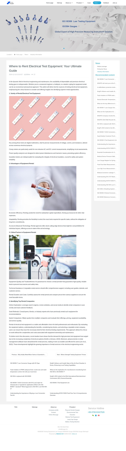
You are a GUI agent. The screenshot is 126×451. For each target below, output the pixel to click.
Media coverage (102, 66)
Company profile (53, 410)
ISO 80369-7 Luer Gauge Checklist (107, 107)
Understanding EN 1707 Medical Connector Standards (107, 176)
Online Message (53, 414)
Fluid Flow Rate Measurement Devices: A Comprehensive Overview (107, 164)
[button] (6, 29)
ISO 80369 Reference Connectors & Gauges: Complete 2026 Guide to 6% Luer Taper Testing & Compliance (107, 197)
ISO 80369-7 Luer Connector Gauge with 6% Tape (107, 79)
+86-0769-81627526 (96, 412)
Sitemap (34, 407)
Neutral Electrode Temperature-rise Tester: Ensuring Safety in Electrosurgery (107, 99)
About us (53, 407)
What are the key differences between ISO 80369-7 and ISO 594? (107, 103)
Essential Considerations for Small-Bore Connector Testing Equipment (107, 152)
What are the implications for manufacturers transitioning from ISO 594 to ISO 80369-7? (107, 111)
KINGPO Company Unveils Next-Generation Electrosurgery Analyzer (107, 115)
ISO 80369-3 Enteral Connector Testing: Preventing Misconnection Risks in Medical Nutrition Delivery (107, 193)
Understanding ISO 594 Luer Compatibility (107, 185)
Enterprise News (102, 69)
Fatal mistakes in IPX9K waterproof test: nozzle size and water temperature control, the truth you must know (107, 95)
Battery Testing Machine (72, 421)
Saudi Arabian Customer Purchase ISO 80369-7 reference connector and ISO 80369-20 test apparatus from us (107, 136)
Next (71, 354)
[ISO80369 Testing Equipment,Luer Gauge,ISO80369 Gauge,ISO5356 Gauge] (11, 3)
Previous (30, 354)
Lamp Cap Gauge (72, 419)
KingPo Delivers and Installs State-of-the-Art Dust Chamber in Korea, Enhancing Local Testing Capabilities (107, 91)
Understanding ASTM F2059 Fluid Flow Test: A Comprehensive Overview (107, 148)
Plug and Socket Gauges (72, 410)
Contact (53, 412)
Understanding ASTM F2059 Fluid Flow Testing (107, 180)
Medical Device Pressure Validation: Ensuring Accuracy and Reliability (107, 156)
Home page (49, 3)
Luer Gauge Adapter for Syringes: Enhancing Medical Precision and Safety (107, 160)
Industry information (36, 54)
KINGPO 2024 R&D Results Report (107, 120)
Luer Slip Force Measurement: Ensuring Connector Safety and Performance (107, 168)
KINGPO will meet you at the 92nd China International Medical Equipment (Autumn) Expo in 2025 (107, 83)
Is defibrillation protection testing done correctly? (107, 87)
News (26, 54)
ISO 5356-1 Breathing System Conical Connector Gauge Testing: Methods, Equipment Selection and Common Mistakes (107, 189)
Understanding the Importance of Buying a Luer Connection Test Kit (107, 144)
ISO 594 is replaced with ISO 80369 (107, 124)
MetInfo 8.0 (59, 434)
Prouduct (72, 407)
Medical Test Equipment (72, 417)
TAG (15, 407)
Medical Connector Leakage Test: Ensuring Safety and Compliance (107, 172)
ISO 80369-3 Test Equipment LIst (107, 140)
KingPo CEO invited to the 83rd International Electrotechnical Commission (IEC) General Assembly (107, 128)
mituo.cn (74, 434)
